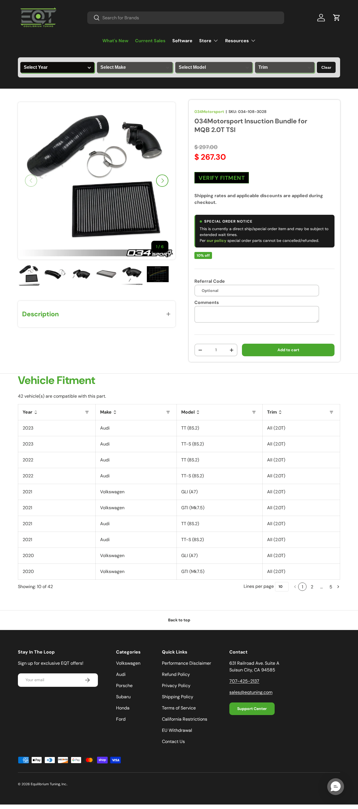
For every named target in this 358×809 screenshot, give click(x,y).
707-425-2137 (244, 681)
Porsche (124, 685)
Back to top (179, 619)
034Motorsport (209, 111)
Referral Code (209, 281)
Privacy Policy (176, 685)
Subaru (123, 697)
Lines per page (259, 586)
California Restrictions (184, 719)
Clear (326, 67)
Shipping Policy (177, 697)
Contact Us (173, 741)
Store (205, 41)
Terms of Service (179, 708)
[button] (337, 17)
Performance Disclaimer (186, 663)
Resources (237, 41)
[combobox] (185, 17)
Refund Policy (176, 674)
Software (182, 41)
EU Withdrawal (177, 730)
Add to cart (288, 349)
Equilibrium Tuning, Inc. (49, 784)
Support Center (252, 708)
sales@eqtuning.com (250, 692)
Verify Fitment (222, 177)
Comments (206, 302)
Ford (121, 719)
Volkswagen (128, 663)
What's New (115, 41)
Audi (121, 674)
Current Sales (150, 41)
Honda (122, 708)
